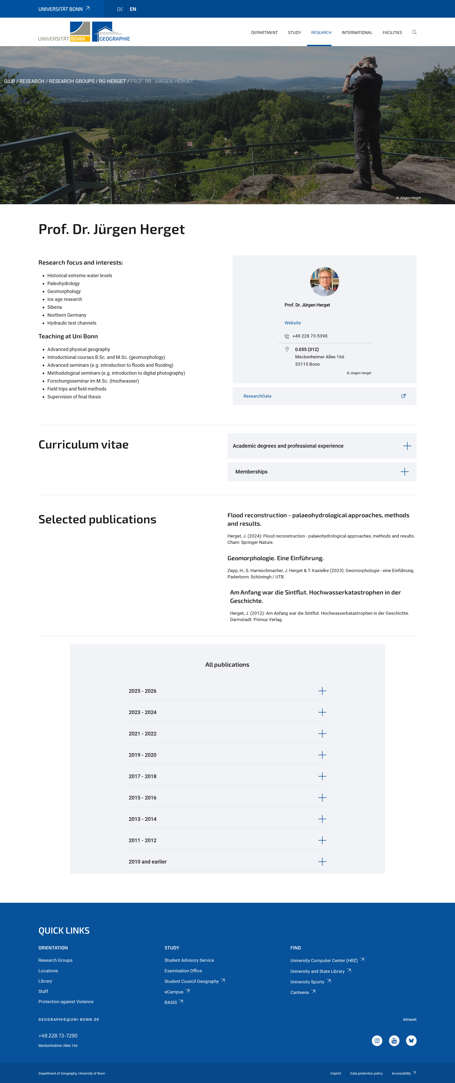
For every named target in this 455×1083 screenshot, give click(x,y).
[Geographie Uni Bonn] (84, 32)
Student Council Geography (192, 981)
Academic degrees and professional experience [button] (288, 446)
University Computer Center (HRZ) (324, 960)
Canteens (299, 992)
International (357, 32)
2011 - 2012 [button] (142, 840)
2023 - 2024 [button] (142, 712)
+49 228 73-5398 (310, 336)
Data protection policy (366, 1073)
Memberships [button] (251, 472)
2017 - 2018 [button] (142, 776)
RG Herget (112, 81)
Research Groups (72, 81)
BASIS (171, 1002)
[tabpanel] (227, 125)
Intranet (410, 1019)
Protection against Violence (65, 1001)
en (133, 9)
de (120, 9)
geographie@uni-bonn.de (69, 1019)
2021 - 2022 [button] (142, 733)
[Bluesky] (411, 1041)
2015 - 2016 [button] (142, 797)
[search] (412, 36)
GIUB (9, 81)
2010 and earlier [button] (148, 861)
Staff (43, 991)
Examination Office (183, 970)
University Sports (307, 981)
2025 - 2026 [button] (142, 691)
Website (293, 322)
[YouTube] (394, 1041)
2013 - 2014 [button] (142, 819)
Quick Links (64, 930)
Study (294, 32)
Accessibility (401, 1073)
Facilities (392, 32)
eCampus (174, 991)
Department (264, 32)
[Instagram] (377, 1041)
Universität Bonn (60, 9)
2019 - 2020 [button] (142, 755)
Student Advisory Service (189, 960)
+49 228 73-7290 (58, 1035)
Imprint (335, 1073)
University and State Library (317, 971)
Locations (48, 970)
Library (45, 981)
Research (321, 32)
